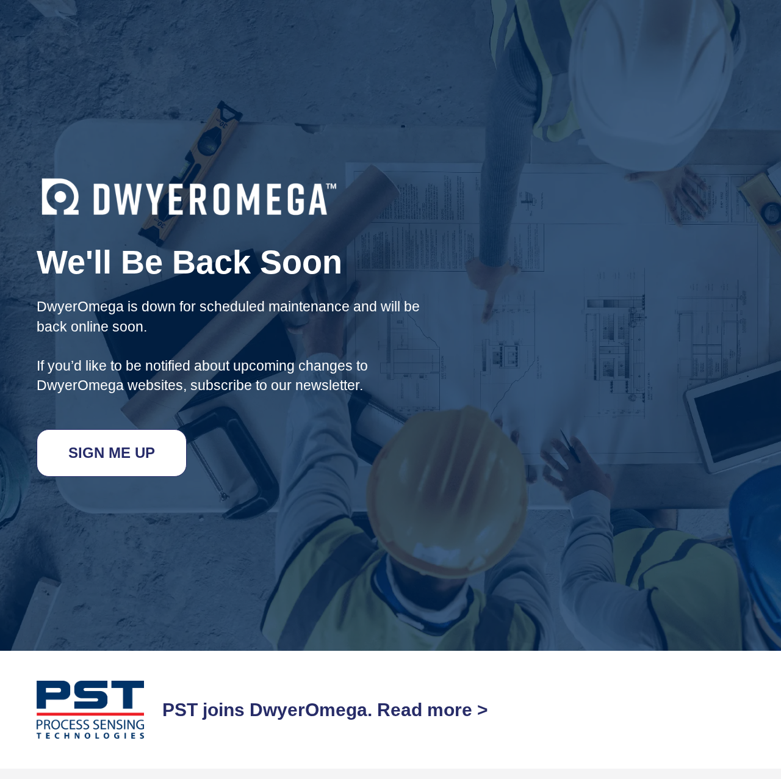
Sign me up (111, 452)
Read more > (432, 710)
